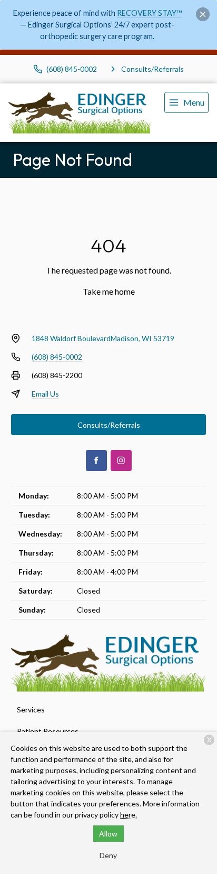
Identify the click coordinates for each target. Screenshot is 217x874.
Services (31, 709)
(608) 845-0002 (57, 356)
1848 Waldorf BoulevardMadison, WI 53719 (103, 338)
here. (128, 814)
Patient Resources (47, 731)
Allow (108, 833)
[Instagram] (121, 460)
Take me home (109, 291)
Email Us (45, 393)
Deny (108, 855)
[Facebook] (96, 460)
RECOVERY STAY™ (149, 12)
